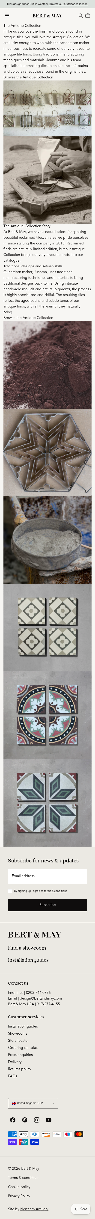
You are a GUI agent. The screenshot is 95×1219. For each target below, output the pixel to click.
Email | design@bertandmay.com (35, 998)
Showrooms (17, 1034)
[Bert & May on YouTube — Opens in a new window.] (48, 1120)
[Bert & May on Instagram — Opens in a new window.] (36, 1120)
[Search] (80, 15)
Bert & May (30, 1169)
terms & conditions (55, 891)
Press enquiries (20, 1055)
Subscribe (47, 905)
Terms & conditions (23, 1178)
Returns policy (19, 1069)
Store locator (18, 1041)
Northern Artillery (34, 1209)
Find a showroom (27, 948)
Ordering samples (23, 1048)
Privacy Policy (19, 1196)
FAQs (12, 1076)
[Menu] (7, 15)
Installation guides (28, 960)
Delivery (15, 1062)
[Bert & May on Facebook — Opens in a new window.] (12, 1120)
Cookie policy (19, 1187)
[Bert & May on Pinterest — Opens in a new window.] (24, 1120)
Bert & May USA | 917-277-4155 (34, 1004)
